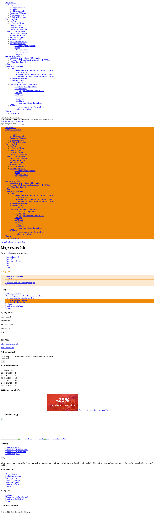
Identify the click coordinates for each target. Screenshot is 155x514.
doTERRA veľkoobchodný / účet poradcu (25, 58)
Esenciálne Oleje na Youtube (15, 452)
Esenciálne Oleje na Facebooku (16, 450)
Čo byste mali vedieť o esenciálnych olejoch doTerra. (34, 74)
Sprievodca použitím (12, 480)
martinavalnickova (7, 348)
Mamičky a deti (15, 40)
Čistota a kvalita (15, 25)
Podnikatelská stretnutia (18, 17)
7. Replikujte (19, 101)
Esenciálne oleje (11, 478)
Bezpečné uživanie (16, 27)
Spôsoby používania (17, 23)
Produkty (8, 278)
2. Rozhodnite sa (21, 89)
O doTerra (13, 68)
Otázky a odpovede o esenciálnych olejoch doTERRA (34, 70)
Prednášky (13, 9)
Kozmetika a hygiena (17, 38)
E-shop (8, 308)
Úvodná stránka (11, 474)
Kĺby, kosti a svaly (21, 50)
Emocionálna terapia (17, 35)
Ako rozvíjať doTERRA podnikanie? (23, 85)
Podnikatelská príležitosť (14, 66)
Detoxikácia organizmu (18, 33)
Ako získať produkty (12, 56)
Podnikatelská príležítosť (19, 78)
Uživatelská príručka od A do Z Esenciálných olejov (24, 296)
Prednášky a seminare (13, 5)
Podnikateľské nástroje (18, 80)
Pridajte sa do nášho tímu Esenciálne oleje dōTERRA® (34, 76)
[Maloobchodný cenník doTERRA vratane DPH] (9, 439)
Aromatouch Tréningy (18, 13)
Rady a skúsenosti (11, 280)
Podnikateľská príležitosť (14, 499)
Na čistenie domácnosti (18, 42)
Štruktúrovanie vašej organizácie (30, 103)
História (13, 21)
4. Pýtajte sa (19, 95)
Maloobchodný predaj (18, 62)
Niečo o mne (14, 113)
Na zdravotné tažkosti (18, 44)
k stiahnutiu (19, 82)
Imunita (17, 48)
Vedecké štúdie (10, 285)
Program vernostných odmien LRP (31, 91)
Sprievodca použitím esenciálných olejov (29, 107)
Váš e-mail (5, 359)
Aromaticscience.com (13, 448)
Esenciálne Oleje (11, 19)
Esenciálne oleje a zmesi (18, 29)
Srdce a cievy (19, 54)
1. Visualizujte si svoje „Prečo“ (26, 87)
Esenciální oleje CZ (12, 454)
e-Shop (8, 64)
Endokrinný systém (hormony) (25, 46)
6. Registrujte (19, 99)
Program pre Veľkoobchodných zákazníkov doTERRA (30, 60)
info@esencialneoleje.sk (9, 344)
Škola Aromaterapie (17, 15)
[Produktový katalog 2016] (55, 439)
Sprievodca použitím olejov (15, 31)
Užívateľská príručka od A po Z (16, 497)
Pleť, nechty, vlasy (21, 52)
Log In (8, 253)
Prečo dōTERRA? (21, 72)
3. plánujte (18, 93)
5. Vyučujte (19, 97)
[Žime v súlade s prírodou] (31, 439)
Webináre (13, 105)
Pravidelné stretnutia (17, 11)
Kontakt (8, 111)
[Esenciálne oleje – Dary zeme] (12, 121)
